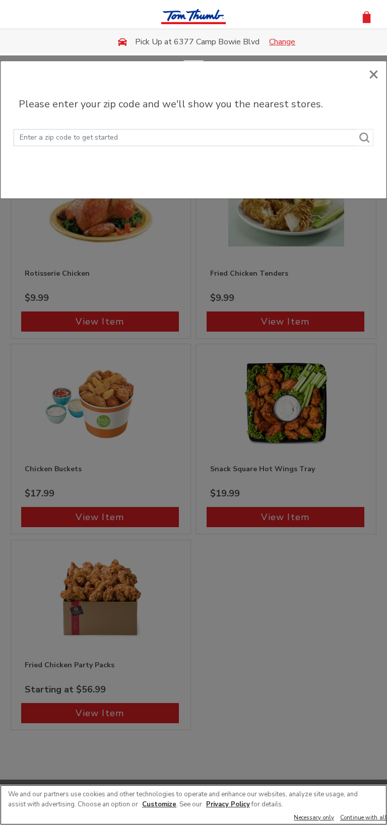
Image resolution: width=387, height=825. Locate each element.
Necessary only (314, 818)
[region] (193, 805)
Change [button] (282, 41)
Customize (159, 804)
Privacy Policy (228, 804)
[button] (366, 16)
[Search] (364, 137)
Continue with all (363, 818)
